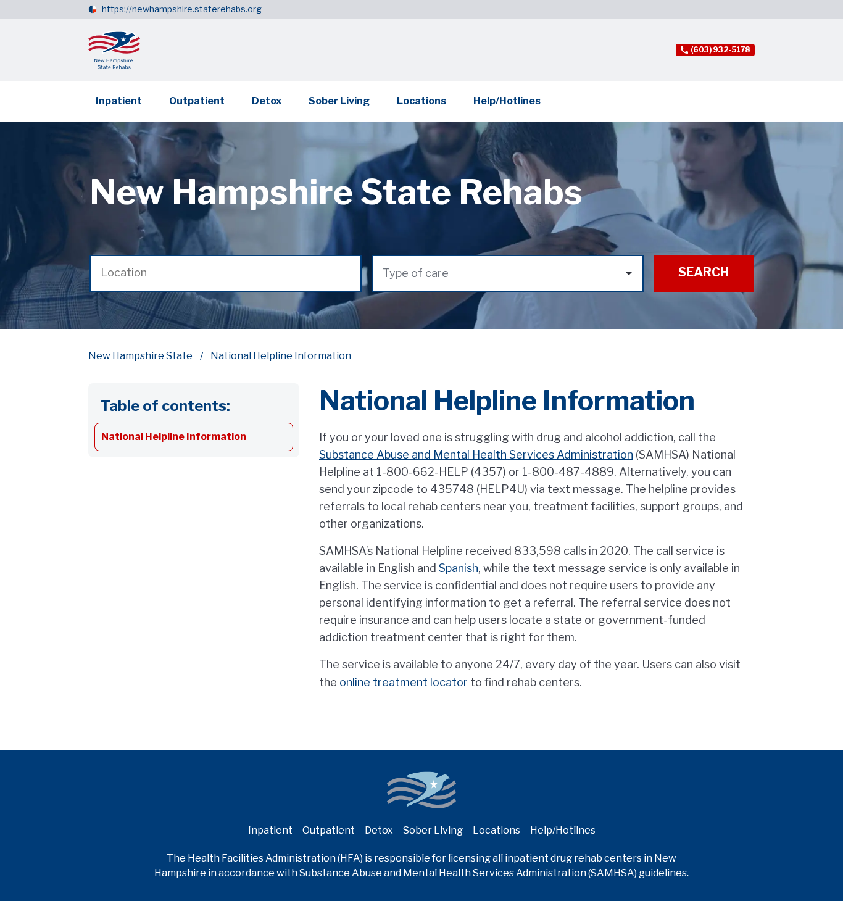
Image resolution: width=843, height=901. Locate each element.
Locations (421, 101)
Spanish (458, 568)
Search (703, 272)
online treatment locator (403, 682)
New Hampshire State (140, 356)
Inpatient (119, 101)
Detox (266, 101)
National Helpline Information (173, 436)
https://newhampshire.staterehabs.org (182, 9)
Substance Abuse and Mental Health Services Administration (476, 454)
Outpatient (197, 101)
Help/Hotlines (507, 101)
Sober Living (339, 101)
